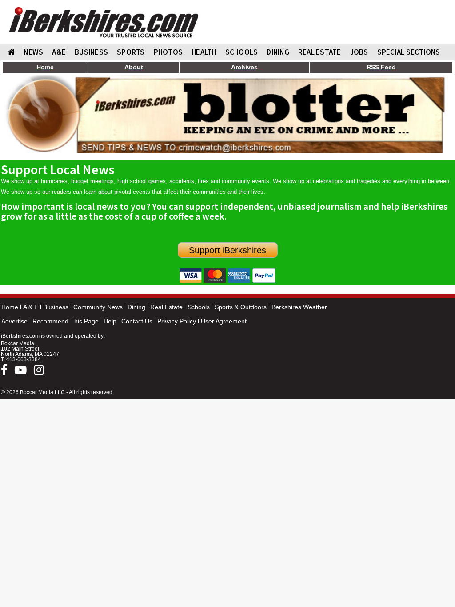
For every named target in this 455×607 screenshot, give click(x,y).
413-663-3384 (23, 359)
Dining (136, 307)
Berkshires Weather (299, 307)
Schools (199, 307)
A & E (30, 307)
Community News (98, 307)
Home (9, 307)
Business (55, 307)
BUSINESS (91, 52)
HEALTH (204, 52)
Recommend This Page (65, 321)
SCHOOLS (241, 52)
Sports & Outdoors (241, 307)
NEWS (33, 52)
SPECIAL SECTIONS (408, 52)
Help (110, 321)
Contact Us (136, 321)
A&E (59, 52)
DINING (278, 52)
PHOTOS (168, 52)
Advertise (14, 321)
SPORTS (131, 52)
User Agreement (224, 321)
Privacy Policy (176, 321)
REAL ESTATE (319, 52)
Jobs (359, 52)
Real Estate (166, 307)
